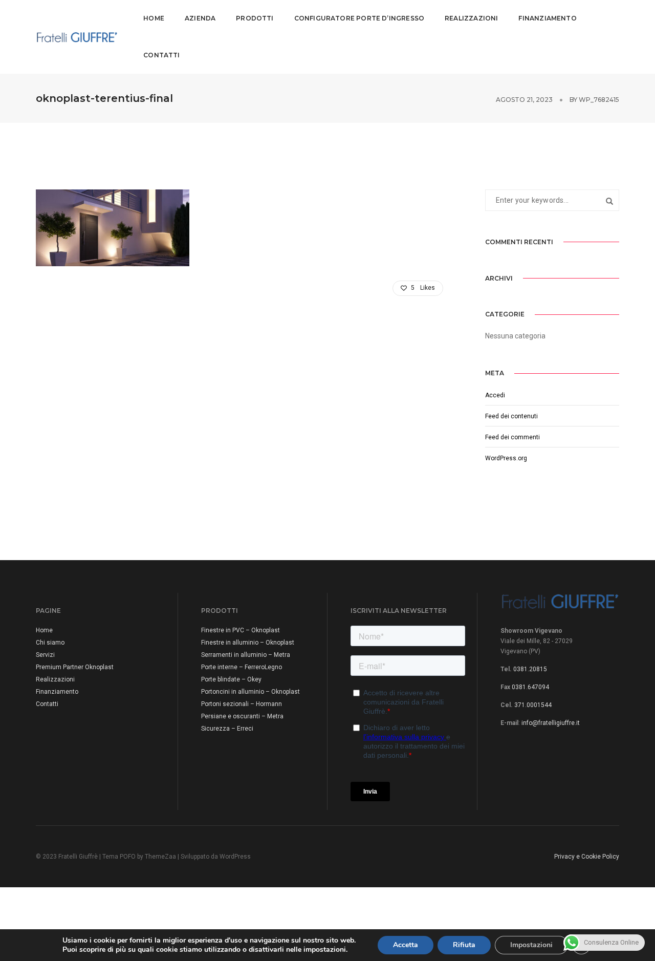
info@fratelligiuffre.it (550, 723)
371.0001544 (533, 705)
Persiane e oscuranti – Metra (242, 716)
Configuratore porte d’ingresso (359, 18)
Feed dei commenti (512, 437)
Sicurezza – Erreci (227, 728)
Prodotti (254, 18)
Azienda (200, 18)
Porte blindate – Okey (231, 679)
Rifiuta (464, 945)
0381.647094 (530, 687)
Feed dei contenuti (511, 416)
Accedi (495, 395)
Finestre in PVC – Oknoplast (240, 630)
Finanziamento (547, 18)
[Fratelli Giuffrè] (77, 36)
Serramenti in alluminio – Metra (245, 654)
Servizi (45, 654)
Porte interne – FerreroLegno (241, 667)
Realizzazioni (471, 18)
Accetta (405, 945)
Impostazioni (531, 945)
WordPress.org (506, 458)
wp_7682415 (599, 99)
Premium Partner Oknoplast (75, 667)
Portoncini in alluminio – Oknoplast (250, 691)
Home (153, 18)
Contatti (161, 55)
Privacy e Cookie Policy (586, 856)
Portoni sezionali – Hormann (241, 704)
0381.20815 (530, 669)
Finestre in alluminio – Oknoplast (247, 642)
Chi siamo (50, 642)
